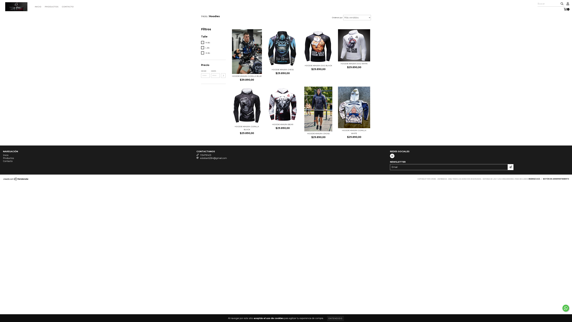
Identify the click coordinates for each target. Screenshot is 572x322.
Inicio (38, 7)
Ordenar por (337, 17)
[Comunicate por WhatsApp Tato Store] (565, 308)
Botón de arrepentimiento (556, 179)
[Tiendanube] (16, 180)
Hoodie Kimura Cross (318, 133)
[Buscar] (562, 4)
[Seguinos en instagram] (392, 156)
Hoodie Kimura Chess (283, 69)
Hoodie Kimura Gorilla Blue (247, 76)
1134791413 (205, 155)
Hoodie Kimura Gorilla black (247, 128)
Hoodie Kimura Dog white (354, 63)
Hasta (213, 71)
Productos (51, 7)
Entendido (335, 318)
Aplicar (223, 75)
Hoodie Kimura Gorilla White (354, 131)
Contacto (68, 7)
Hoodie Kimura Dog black (318, 65)
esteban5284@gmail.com (213, 158)
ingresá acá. (534, 179)
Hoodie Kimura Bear (282, 124)
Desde (203, 71)
